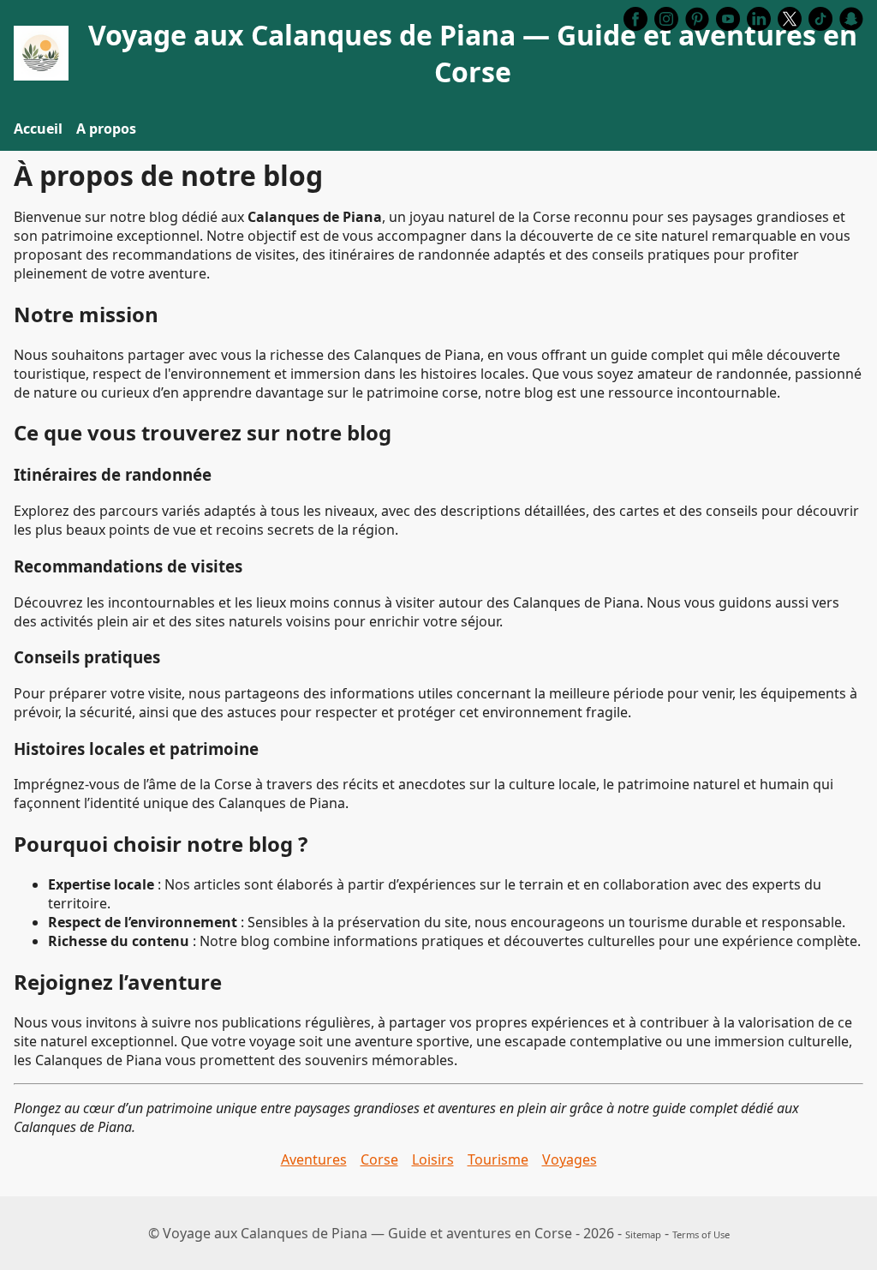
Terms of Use (701, 1234)
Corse (379, 1159)
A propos (106, 128)
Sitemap (643, 1234)
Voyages (569, 1159)
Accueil (38, 128)
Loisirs (433, 1159)
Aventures (314, 1159)
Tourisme (498, 1159)
